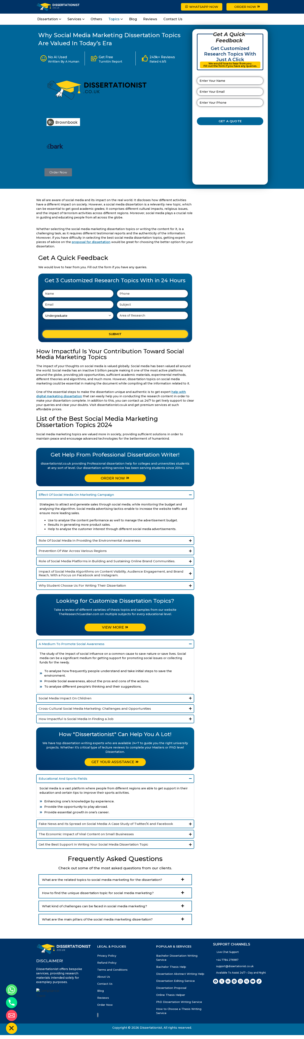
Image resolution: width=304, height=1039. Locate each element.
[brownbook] (63, 125)
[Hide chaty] (11, 1028)
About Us (103, 987)
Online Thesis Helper (170, 1005)
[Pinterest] (234, 992)
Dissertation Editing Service (175, 991)
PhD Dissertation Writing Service (179, 1012)
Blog (100, 1001)
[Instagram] (240, 992)
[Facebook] (215, 992)
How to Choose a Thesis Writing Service (178, 1022)
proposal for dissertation (91, 242)
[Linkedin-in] (228, 992)
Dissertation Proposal (171, 998)
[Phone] (11, 1002)
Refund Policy (106, 973)
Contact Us (105, 994)
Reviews (103, 1008)
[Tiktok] (259, 992)
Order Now (105, 1015)
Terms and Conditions (112, 980)
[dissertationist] (98, 99)
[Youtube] (252, 992)
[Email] (11, 1015)
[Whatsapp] (11, 989)
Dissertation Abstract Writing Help (180, 984)
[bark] (55, 147)
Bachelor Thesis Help (171, 977)
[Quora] (246, 992)
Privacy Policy (106, 966)
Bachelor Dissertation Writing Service (176, 968)
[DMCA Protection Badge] (99, 1025)
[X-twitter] (221, 992)
